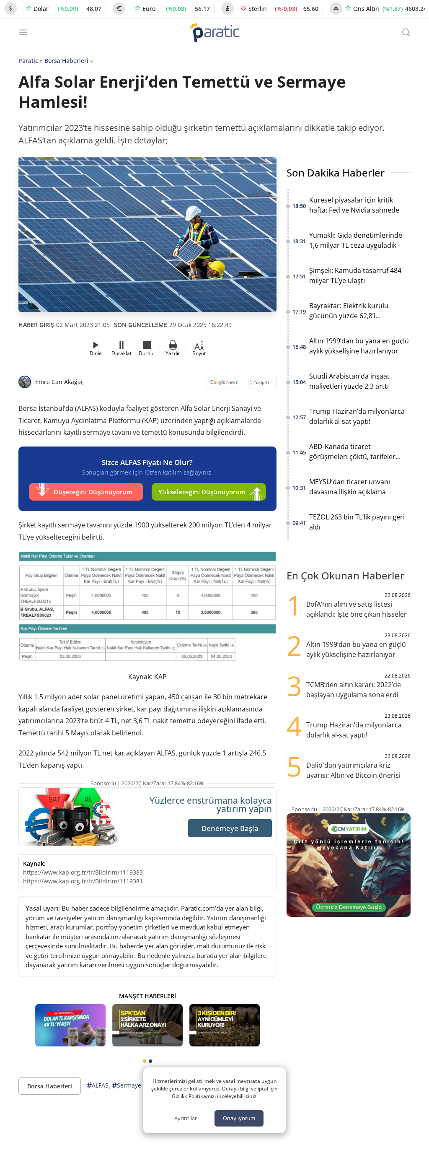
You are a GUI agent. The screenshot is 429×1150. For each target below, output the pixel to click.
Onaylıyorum (239, 1118)
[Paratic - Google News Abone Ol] (241, 385)
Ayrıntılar (185, 1118)
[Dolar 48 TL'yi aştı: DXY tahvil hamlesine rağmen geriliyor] (70, 1025)
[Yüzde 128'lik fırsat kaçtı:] (224, 1025)
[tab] (144, 1061)
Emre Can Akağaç (59, 382)
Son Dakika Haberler (336, 172)
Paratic (28, 61)
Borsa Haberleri (66, 61)
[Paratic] (214, 33)
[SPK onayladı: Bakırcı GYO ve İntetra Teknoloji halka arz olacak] (147, 1025)
